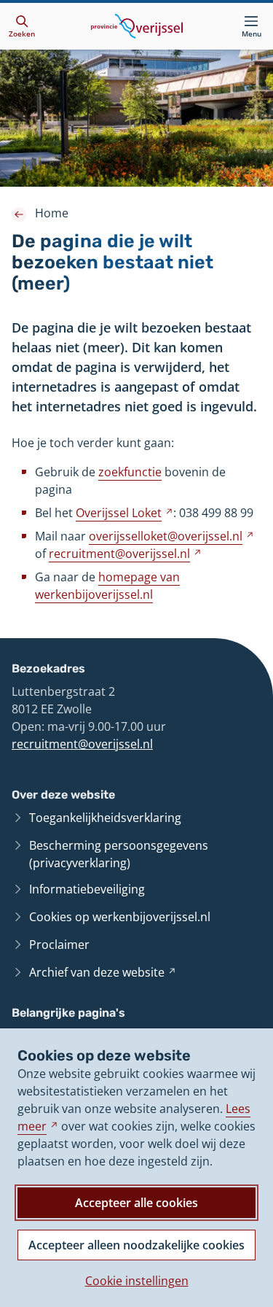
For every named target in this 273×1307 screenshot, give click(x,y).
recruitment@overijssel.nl (82, 744)
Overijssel (124, 513)
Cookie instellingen (137, 1281)
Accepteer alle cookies (136, 1203)
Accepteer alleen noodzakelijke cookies (136, 1245)
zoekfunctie (130, 472)
